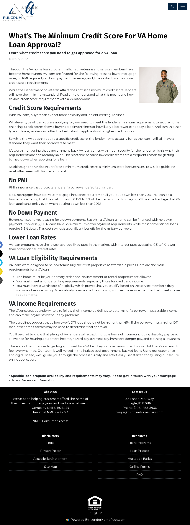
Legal (50, 443)
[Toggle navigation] (182, 6)
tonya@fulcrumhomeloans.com (139, 412)
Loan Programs (139, 443)
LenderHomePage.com (108, 519)
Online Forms (140, 466)
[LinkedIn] (101, 513)
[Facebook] (90, 513)
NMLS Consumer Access (50, 421)
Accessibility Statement (50, 459)
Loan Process (139, 451)
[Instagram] (95, 513)
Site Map (50, 466)
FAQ (139, 474)
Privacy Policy (50, 451)
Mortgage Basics (139, 459)
